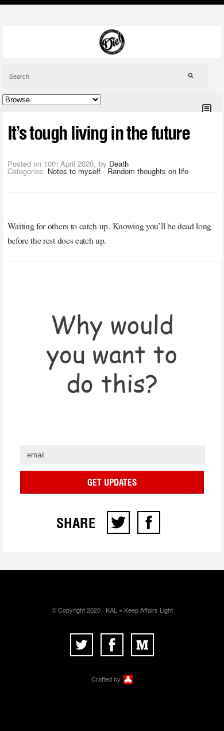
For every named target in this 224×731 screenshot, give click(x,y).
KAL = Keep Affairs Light (139, 609)
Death (119, 163)
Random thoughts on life (147, 171)
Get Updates (112, 482)
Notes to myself (74, 171)
